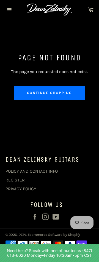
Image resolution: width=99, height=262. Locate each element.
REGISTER (15, 180)
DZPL (22, 234)
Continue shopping (49, 93)
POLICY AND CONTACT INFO (32, 171)
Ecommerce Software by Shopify (54, 234)
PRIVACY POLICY (21, 188)
